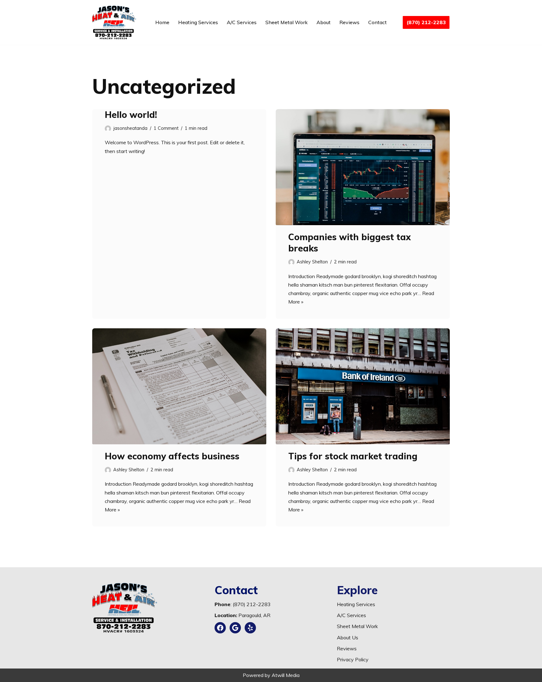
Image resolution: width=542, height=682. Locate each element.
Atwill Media (286, 675)
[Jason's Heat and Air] (114, 22)
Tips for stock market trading (352, 456)
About (323, 22)
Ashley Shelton (312, 262)
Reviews (349, 22)
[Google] (235, 627)
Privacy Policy (353, 659)
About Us (347, 637)
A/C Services (242, 22)
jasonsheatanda (130, 128)
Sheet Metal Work (286, 22)
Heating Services (198, 22)
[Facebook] (220, 627)
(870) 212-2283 (426, 22)
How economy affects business (172, 456)
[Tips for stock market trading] (363, 386)
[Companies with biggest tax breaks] (363, 167)
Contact (377, 22)
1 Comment (166, 128)
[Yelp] (250, 627)
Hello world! (131, 114)
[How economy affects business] (179, 386)
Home (162, 22)
